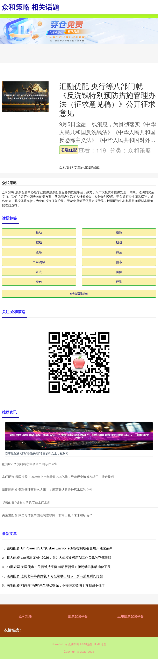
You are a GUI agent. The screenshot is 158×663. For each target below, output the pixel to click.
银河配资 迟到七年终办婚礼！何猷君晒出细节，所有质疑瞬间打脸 (55, 576)
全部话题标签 (79, 293)
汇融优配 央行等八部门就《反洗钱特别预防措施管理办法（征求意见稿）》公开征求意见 (107, 99)
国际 (119, 272)
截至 (119, 252)
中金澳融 (39, 262)
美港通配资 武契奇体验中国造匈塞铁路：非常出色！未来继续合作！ (48, 515)
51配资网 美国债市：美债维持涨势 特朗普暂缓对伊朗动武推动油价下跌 (59, 566)
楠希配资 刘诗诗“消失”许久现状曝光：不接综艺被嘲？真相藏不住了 (56, 585)
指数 (119, 232)
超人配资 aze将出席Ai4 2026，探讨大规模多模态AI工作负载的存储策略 (59, 557)
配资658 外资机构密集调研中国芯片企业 (29, 464)
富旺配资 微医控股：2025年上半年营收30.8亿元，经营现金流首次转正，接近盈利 (58, 476)
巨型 (119, 281)
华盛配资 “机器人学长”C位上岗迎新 (26, 502)
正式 (39, 272)
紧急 (39, 252)
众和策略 (25, 616)
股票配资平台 (78, 616)
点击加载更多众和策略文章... (79, 167)
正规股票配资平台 (130, 616)
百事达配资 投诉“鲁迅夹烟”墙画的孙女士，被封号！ (38, 453)
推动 (39, 232)
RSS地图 (86, 644)
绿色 (39, 281)
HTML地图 (99, 644)
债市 (119, 262)
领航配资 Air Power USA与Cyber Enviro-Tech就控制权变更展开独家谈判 (60, 548)
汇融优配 (68, 150)
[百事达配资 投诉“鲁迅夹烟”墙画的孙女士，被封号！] (79, 436)
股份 (119, 242)
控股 (39, 242)
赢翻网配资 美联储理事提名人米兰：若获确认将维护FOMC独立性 (47, 489)
